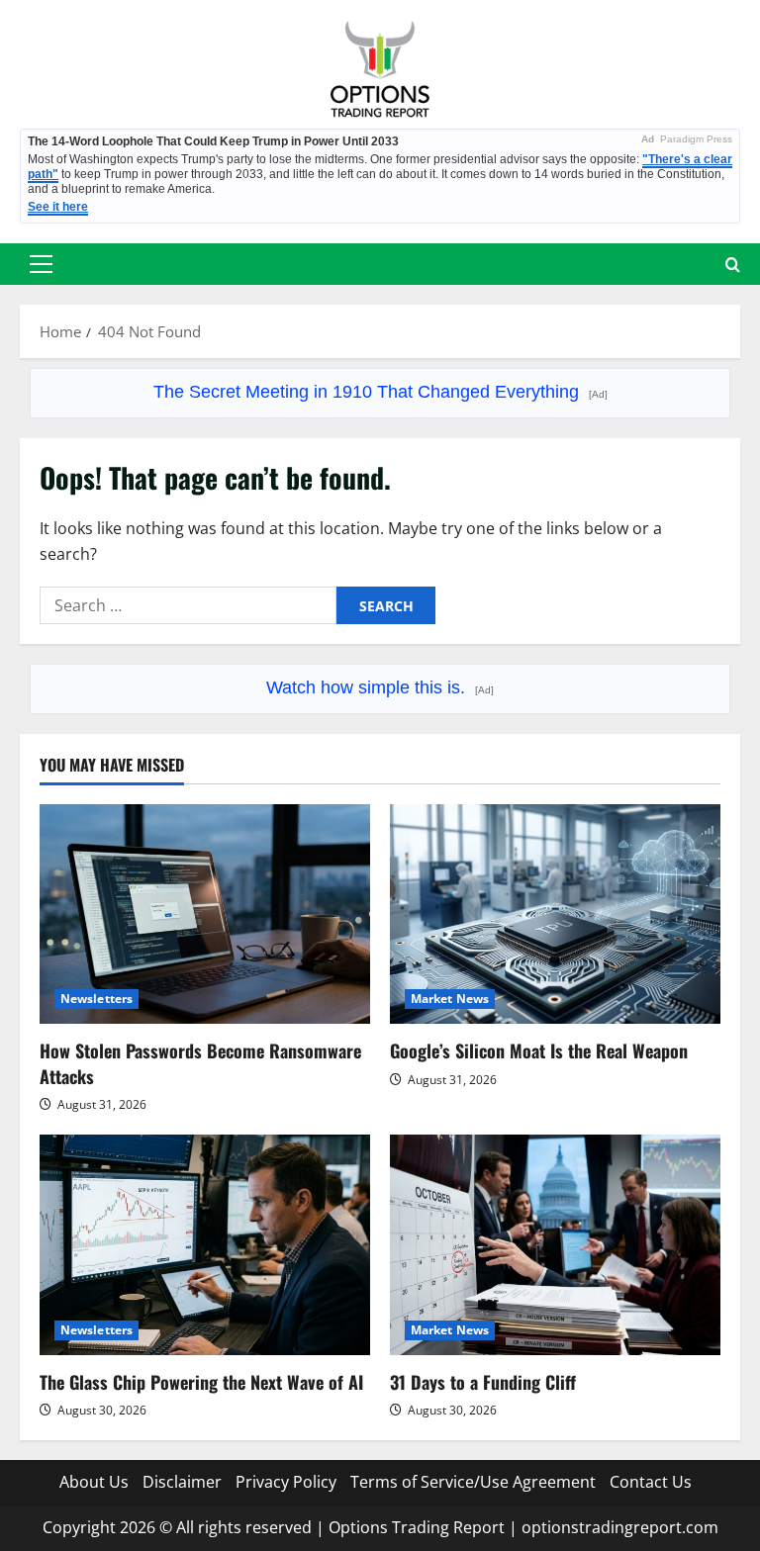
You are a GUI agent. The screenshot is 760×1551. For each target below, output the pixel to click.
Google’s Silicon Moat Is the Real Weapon (539, 1050)
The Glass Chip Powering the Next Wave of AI (201, 1382)
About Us (94, 1482)
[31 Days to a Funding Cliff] (555, 1245)
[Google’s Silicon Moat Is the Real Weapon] (555, 914)
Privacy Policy (286, 1482)
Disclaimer (182, 1482)
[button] (41, 264)
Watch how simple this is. (380, 687)
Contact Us (651, 1482)
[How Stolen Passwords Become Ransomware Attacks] (205, 914)
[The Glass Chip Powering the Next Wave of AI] (205, 1245)
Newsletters (96, 998)
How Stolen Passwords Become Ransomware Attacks (200, 1063)
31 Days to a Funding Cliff (483, 1382)
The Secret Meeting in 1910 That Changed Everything (380, 392)
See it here (58, 207)
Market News (450, 998)
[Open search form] (732, 264)
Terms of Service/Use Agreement (473, 1482)
